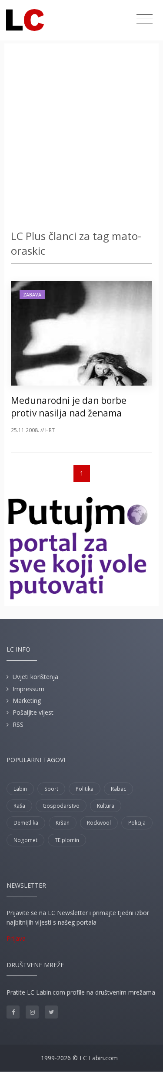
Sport (51, 788)
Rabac (118, 788)
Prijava (16, 938)
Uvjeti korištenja (35, 676)
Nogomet (25, 840)
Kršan (63, 822)
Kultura (105, 805)
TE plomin (67, 840)
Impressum (28, 689)
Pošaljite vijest (33, 712)
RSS (18, 724)
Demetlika (25, 822)
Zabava (32, 294)
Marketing (27, 700)
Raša (19, 805)
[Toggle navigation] (144, 19)
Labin (20, 788)
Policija (137, 822)
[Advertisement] (81, 138)
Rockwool (99, 822)
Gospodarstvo (61, 805)
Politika (84, 788)
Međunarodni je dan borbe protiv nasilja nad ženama (68, 406)
